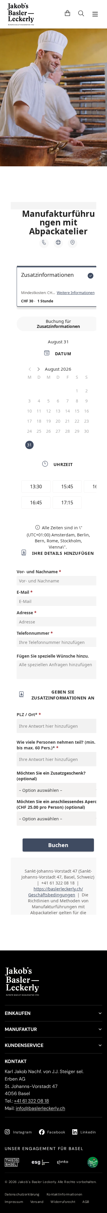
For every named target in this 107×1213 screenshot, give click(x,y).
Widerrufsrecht (63, 1202)
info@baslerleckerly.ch (40, 1108)
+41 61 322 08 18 (31, 1101)
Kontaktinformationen (64, 1194)
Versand (36, 1202)
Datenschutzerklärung (22, 1194)
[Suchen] (81, 14)
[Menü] (95, 14)
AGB (85, 1202)
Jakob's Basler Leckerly (37, 1182)
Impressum (14, 1202)
